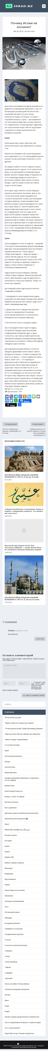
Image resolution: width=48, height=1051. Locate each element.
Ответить (40, 639)
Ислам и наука (11, 835)
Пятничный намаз (12, 912)
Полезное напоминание (14, 901)
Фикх (7, 1000)
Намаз (7, 885)
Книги (7, 846)
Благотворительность (14, 791)
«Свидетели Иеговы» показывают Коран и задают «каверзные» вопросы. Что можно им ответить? (24, 511)
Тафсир (8, 967)
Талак (7, 956)
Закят (7, 824)
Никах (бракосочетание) (15, 890)
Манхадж (9, 868)
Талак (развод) (11, 962)
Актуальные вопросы (13, 756)
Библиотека (9, 786)
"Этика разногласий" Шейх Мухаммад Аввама (24, 728)
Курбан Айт (9, 857)
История (8, 841)
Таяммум (8, 973)
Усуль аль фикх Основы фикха (17, 984)
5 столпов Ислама (12, 745)
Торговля (8, 978)
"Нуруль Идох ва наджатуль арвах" (19, 723)
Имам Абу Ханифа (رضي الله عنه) (17, 830)
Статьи (8, 940)
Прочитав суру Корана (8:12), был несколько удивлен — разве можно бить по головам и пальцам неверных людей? (23, 547)
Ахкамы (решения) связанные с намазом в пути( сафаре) (22, 779)
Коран (7, 852)
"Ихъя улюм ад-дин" (13, 717)
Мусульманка (10, 879)
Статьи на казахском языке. (16, 945)
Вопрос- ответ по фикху (14, 796)
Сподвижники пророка (14, 934)
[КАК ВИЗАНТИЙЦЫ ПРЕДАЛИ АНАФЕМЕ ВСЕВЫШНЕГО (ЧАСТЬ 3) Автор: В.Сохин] (24, 459)
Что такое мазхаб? (12, 1028)
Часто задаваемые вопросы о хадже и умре (23, 1022)
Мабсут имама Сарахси (14, 863)
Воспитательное (11, 802)
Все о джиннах (11, 808)
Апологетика (29, 31)
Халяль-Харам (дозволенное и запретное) (22, 1017)
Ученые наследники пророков (17, 989)
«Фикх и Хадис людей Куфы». (16, 739)
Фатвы (7, 995)
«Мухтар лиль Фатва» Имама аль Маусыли (22, 734)
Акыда (7, 761)
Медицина (9, 874)
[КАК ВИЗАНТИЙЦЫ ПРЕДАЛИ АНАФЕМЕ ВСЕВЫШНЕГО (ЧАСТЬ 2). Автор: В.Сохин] (24, 574)
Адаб (7, 750)
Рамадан (8, 918)
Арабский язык (11, 772)
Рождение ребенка (12, 923)
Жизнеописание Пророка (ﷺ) (16, 819)
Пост (7, 907)
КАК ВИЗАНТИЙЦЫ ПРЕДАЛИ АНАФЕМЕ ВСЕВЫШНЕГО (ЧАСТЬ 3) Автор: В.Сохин (22, 476)
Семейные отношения (14, 929)
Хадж (7, 1006)
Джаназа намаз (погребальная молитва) (21, 813)
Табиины (8, 951)
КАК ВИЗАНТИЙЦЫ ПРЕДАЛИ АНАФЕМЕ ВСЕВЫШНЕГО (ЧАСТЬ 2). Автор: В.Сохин (22, 598)
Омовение (9, 896)
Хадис (7, 1011)
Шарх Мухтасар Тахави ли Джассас (19, 1033)
